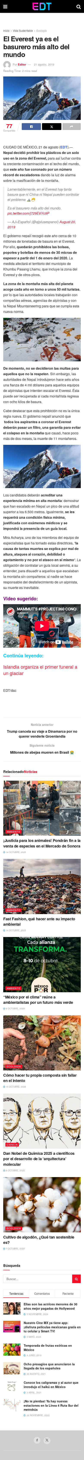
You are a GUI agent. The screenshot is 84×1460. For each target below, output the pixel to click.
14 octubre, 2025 (15, 852)
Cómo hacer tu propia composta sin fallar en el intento (40, 1077)
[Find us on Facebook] (37, 1440)
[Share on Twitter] (51, 126)
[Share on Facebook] (31, 126)
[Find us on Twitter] (47, 1440)
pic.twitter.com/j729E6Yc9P (28, 213)
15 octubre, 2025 (15, 1086)
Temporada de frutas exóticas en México (48, 1347)
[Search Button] (78, 6)
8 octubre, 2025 (15, 1170)
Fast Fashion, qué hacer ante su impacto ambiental (39, 921)
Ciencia (12, 1144)
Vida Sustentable (23, 30)
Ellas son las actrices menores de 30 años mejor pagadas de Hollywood (50, 1306)
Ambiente (13, 831)
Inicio (6, 30)
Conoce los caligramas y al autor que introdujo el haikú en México (51, 1384)
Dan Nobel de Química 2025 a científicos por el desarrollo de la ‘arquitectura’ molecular (39, 1159)
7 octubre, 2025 (15, 1248)
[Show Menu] (5, 6)
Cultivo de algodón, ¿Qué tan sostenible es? (38, 1239)
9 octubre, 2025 (15, 1008)
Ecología (41, 30)
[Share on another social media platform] (71, 126)
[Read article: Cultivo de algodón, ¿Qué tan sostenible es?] (42, 1204)
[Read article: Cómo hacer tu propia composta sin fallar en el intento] (42, 1042)
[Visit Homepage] (41, 6)
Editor (22, 64)
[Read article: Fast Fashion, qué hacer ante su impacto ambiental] (42, 886)
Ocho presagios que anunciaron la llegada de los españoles (49, 1366)
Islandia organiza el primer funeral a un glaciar (40, 669)
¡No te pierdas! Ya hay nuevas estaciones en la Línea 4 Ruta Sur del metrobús (51, 1405)
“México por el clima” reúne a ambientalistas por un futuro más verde (38, 999)
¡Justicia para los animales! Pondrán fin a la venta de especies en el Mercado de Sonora (42, 843)
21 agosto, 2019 (44, 64)
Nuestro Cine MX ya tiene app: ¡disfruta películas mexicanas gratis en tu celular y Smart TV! (52, 1327)
